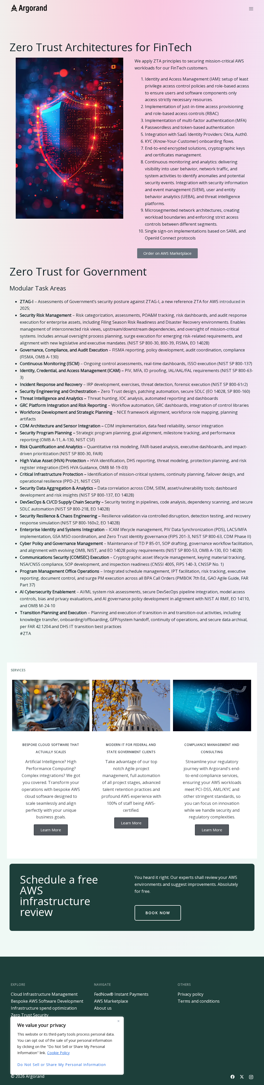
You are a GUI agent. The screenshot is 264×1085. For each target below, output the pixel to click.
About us (103, 1008)
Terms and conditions (199, 1001)
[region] (67, 1046)
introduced (229, 301)
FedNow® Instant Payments (121, 994)
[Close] (118, 1021)
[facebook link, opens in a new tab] (232, 1076)
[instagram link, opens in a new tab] (251, 1076)
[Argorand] (29, 8)
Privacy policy (190, 994)
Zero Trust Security (29, 1015)
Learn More (50, 829)
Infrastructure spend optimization (44, 1008)
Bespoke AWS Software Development (47, 1001)
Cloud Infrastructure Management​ (44, 994)
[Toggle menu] (251, 9)
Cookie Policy (58, 1052)
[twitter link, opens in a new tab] (242, 1076)
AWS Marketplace (111, 1001)
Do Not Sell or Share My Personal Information (61, 1064)
